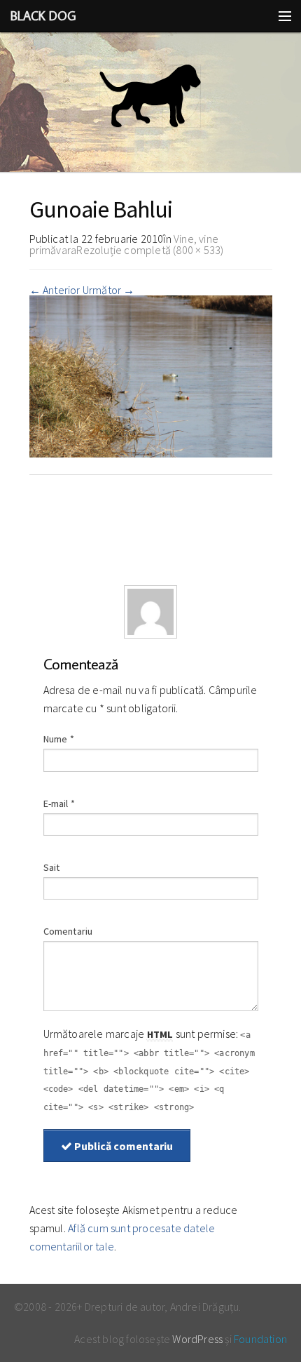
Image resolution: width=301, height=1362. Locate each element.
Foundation (260, 1339)
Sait (51, 867)
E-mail (59, 803)
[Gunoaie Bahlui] (150, 375)
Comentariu (68, 931)
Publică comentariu (122, 1146)
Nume (58, 739)
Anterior (54, 290)
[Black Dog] (150, 102)
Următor (109, 290)
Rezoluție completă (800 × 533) (149, 250)
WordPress (197, 1339)
